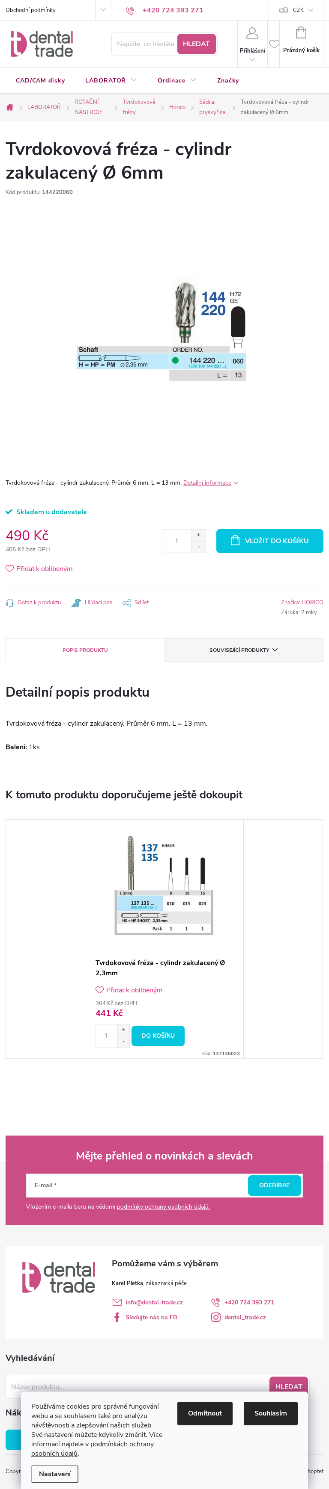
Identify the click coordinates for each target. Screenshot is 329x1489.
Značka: (302, 602)
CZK (298, 10)
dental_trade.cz (245, 1317)
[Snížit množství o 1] (198, 547)
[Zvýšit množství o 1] (198, 535)
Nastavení (55, 1474)
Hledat (196, 44)
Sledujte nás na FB (151, 1317)
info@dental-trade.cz (154, 1302)
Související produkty (239, 650)
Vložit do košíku (277, 541)
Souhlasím (270, 1413)
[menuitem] (40, 81)
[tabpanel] (164, 939)
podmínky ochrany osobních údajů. (163, 1207)
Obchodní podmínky (31, 10)
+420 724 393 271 (249, 1302)
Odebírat (274, 1185)
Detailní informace (207, 483)
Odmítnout (205, 1413)
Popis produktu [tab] (85, 650)
